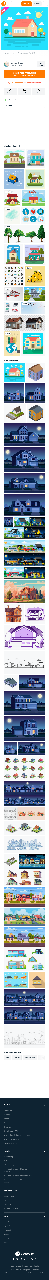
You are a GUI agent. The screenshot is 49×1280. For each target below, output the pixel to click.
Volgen (41, 65)
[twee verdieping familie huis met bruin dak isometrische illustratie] (13, 482)
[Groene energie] (12, 408)
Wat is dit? (24, 100)
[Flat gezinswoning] (14, 157)
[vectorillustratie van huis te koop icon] (34, 337)
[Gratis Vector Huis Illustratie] (15, 219)
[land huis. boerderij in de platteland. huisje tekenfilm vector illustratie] (14, 754)
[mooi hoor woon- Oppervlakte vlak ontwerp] (17, 1018)
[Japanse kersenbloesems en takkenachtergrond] (16, 372)
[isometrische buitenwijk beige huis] (15, 524)
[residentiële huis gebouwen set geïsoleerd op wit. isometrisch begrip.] (24, 1033)
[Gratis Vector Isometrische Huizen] (34, 358)
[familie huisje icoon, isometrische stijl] (13, 543)
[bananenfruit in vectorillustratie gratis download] (14, 341)
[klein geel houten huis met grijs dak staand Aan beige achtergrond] (12, 1217)
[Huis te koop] (16, 433)
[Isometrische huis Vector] (34, 178)
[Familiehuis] (14, 199)
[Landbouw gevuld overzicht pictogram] (14, 319)
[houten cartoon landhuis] (14, 358)
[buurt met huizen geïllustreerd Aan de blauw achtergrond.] (16, 1200)
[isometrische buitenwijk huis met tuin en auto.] (11, 1066)
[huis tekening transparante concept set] (24, 387)
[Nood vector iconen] (15, 236)
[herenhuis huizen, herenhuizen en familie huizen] (24, 1179)
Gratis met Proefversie (24, 73)
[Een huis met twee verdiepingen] (33, 197)
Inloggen (37, 4)
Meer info (9, 105)
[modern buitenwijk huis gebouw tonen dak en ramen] (11, 844)
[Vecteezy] (3, 3)
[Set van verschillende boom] (24, 255)
